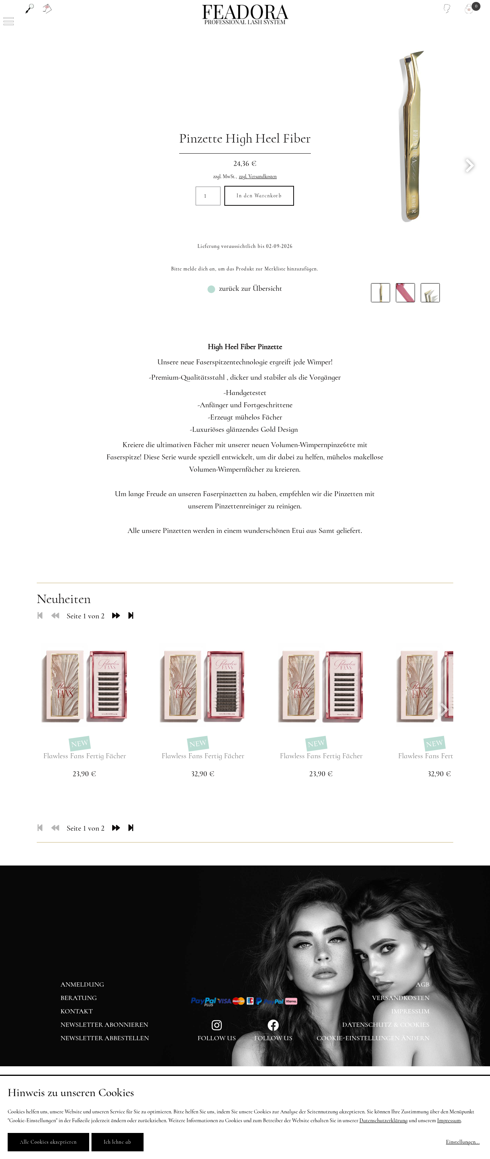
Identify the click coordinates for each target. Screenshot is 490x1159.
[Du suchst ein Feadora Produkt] (29, 8)
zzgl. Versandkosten (258, 177)
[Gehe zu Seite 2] (116, 616)
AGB (423, 984)
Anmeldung (82, 984)
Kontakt (76, 1011)
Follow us (273, 1038)
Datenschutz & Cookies (386, 1024)
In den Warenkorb (259, 196)
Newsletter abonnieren (104, 1024)
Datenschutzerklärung (383, 1120)
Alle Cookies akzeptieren (48, 1142)
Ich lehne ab (117, 1142)
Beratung (78, 997)
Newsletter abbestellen (104, 1038)
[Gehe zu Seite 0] (55, 616)
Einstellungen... (463, 1142)
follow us (217, 1038)
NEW (80, 743)
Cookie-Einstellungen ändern (373, 1038)
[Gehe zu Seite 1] (40, 616)
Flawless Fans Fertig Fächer (84, 756)
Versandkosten (401, 997)
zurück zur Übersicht (250, 288)
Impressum (410, 1011)
